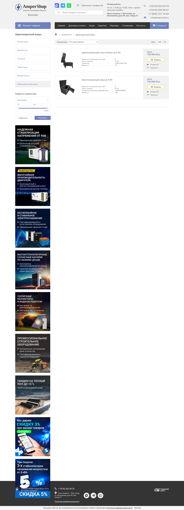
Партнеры (114, 25)
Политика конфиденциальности (67, 501)
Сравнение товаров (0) (92, 5)
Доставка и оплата (77, 25)
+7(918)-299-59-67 (159, 10)
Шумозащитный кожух (27, 84)
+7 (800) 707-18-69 (159, 14)
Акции (92, 25)
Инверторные (23, 76)
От (18, 104)
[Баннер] (32, 144)
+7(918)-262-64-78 (159, 6)
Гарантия (102, 25)
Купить (157, 60)
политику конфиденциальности (120, 508)
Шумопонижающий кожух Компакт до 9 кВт (101, 53)
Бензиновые (22, 42)
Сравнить (154, 68)
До (35, 104)
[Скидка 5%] (32, 478)
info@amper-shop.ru (160, 17)
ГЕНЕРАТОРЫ (66, 35)
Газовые (21, 59)
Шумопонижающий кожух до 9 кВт (97, 80)
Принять (137, 508)
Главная (61, 25)
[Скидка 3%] (32, 436)
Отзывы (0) (154, 65)
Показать (42, 118)
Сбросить (23, 118)
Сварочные (22, 67)
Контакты (140, 25)
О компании (127, 25)
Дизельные (22, 50)
